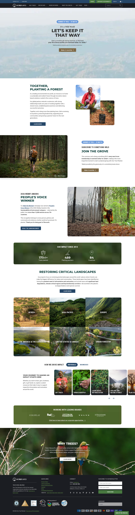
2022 (53, 492)
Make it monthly (66, 50)
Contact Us (16, 1)
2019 (61, 492)
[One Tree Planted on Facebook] (70, 493)
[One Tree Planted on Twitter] (89, 493)
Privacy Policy (44, 481)
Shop (42, 488)
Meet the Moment (28, 206)
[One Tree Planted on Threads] (77, 493)
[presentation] (109, 398)
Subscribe (24, 1)
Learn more (68, 291)
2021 (56, 492)
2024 (48, 492)
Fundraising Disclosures (47, 490)
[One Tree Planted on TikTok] (86, 493)
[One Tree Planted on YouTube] (93, 493)
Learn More (38, 124)
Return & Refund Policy (47, 485)
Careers (43, 487)
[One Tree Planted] (19, 5)
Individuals (72, 365)
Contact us (76, 482)
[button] (42, 5)
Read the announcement (30, 228)
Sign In (114, 1)
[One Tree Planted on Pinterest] (83, 493)
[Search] (120, 5)
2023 (51, 492)
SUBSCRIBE (110, 492)
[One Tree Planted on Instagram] (73, 493)
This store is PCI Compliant (32, 511)
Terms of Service (45, 483)
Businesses (84, 365)
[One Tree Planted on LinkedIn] (80, 493)
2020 (59, 492)
